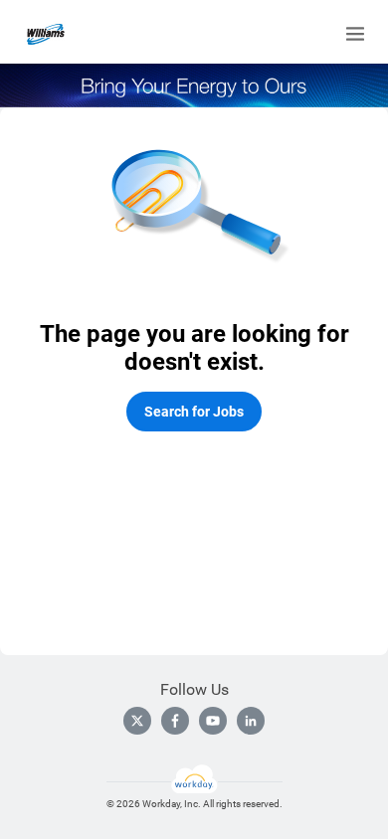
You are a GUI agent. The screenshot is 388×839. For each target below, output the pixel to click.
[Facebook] (175, 721)
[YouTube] (213, 721)
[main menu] (355, 34)
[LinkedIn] (251, 721)
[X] (137, 721)
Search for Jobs (194, 412)
